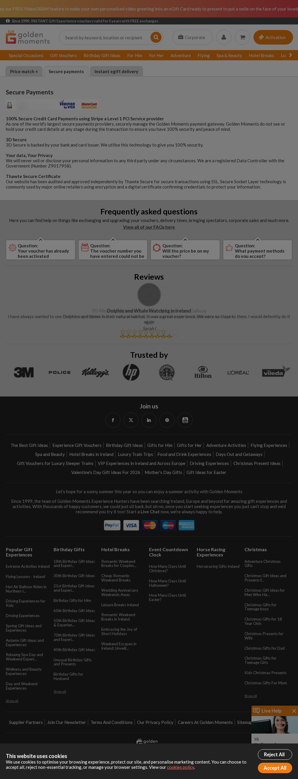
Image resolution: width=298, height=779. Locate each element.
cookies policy (180, 767)
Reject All (274, 754)
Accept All (275, 768)
